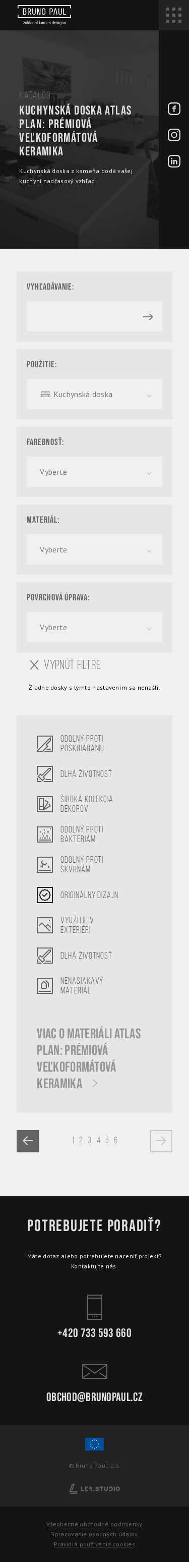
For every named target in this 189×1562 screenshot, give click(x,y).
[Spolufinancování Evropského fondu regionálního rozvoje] (94, 1449)
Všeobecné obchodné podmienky (94, 1524)
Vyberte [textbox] (53, 472)
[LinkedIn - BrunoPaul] (174, 162)
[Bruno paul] (44, 15)
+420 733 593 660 (94, 1332)
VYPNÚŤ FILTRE (72, 665)
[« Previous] (28, 1141)
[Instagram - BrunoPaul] (174, 136)
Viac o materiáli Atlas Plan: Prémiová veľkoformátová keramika (89, 1059)
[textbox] (94, 394)
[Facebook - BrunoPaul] (174, 109)
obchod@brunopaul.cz (94, 1396)
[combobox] (94, 394)
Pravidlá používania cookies (94, 1544)
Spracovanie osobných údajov (94, 1534)
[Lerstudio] (94, 1488)
